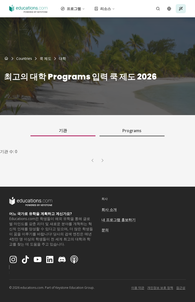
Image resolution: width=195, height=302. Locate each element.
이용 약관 (137, 287)
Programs (131, 130)
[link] (62, 58)
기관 (63, 130)
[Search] (157, 8)
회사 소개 (109, 209)
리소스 (105, 8)
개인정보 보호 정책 (160, 287)
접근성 (180, 287)
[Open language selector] (169, 8)
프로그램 (74, 8)
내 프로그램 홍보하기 (119, 219)
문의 (105, 229)
